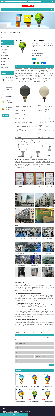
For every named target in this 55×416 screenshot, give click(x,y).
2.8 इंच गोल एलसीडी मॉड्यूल (48, 401)
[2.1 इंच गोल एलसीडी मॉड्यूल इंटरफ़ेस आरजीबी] (34, 394)
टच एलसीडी (3, 61)
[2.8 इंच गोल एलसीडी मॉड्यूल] (47, 394)
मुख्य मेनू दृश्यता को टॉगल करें (52, 10)
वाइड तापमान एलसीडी (5, 64)
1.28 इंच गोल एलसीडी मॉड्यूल (21, 386)
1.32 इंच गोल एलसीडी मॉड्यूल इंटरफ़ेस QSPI (48, 386)
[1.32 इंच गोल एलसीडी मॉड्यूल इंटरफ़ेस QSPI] (47, 378)
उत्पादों (5, 32)
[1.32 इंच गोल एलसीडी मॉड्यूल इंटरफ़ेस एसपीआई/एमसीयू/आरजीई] (34, 378)
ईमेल (14, 414)
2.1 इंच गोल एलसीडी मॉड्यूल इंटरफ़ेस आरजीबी (35, 401)
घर (1, 32)
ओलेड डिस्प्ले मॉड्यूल (4, 67)
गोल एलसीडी (9, 32)
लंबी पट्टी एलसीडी (4, 55)
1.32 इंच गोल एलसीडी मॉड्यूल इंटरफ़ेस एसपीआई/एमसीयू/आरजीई (35, 386)
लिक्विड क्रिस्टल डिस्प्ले (5, 46)
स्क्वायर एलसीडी (4, 49)
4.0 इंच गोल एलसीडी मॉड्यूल (18, 32)
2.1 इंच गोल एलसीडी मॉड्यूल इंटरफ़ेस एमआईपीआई (21, 401)
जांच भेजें (34, 59)
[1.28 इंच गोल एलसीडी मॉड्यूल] (21, 378)
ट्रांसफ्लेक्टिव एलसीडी (5, 58)
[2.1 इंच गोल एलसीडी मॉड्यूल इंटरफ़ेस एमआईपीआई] (21, 394)
